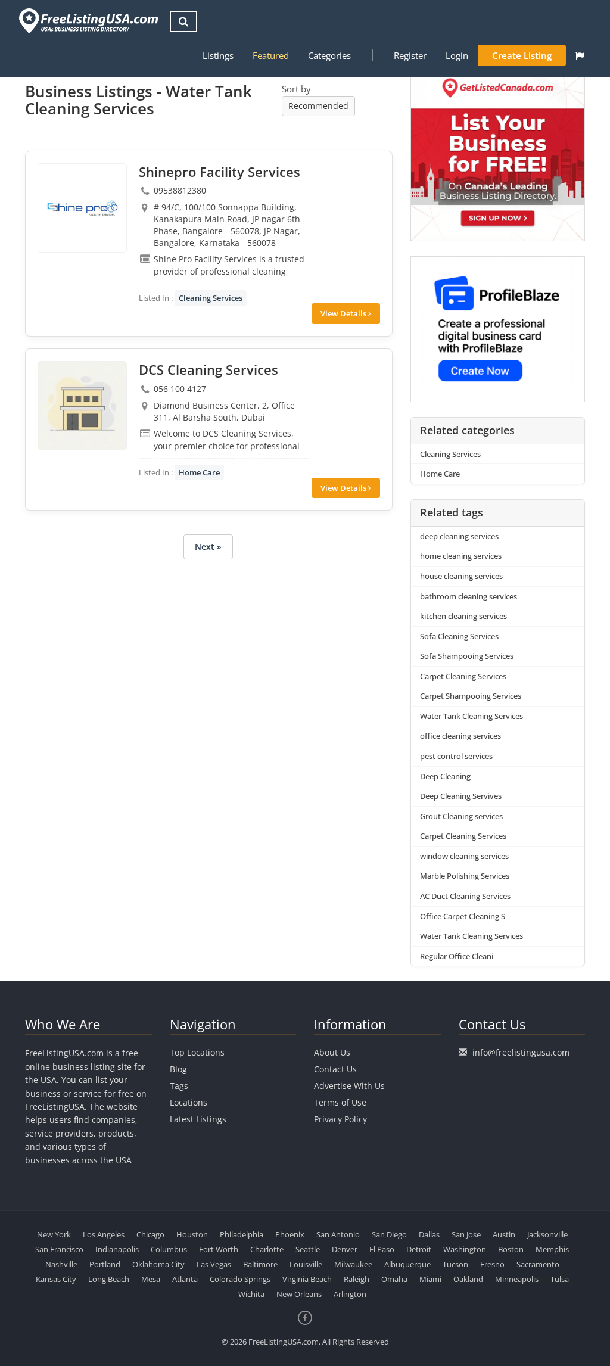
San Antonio (338, 1234)
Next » (208, 546)
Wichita (251, 1294)
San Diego (389, 1234)
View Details (344, 313)
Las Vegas (214, 1264)
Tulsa (559, 1279)
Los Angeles (104, 1234)
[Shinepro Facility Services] (82, 208)
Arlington (350, 1294)
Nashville (61, 1264)
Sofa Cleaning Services (459, 636)
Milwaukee (353, 1264)
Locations (188, 1102)
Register (410, 55)
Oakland (468, 1279)
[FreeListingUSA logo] (87, 21)
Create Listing (522, 55)
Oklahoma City (158, 1264)
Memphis (552, 1249)
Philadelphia (241, 1234)
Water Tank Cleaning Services (471, 716)
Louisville (306, 1264)
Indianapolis (117, 1249)
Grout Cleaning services (461, 816)
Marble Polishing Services (464, 875)
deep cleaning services (459, 536)
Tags (179, 1085)
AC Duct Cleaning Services (465, 896)
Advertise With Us (349, 1085)
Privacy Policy (340, 1119)
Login (457, 55)
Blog (178, 1069)
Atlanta (185, 1279)
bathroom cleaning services (468, 596)
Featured (271, 55)
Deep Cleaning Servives (461, 796)
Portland (104, 1264)
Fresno (492, 1264)
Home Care (199, 472)
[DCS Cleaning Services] (82, 406)
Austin (504, 1234)
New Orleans (299, 1294)
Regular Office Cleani (456, 956)
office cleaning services (460, 735)
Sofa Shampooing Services (466, 656)
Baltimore (260, 1264)
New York (54, 1234)
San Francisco (59, 1249)
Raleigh (356, 1279)
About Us (332, 1052)
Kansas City (56, 1279)
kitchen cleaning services (463, 616)
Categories (329, 55)
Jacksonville (547, 1234)
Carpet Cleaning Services (463, 676)
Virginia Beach (307, 1279)
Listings (218, 55)
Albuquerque (407, 1264)
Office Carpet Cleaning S (462, 916)
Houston (192, 1234)
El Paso (381, 1249)
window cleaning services (464, 856)
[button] (580, 55)
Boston (511, 1249)
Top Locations (197, 1052)
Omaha (394, 1279)
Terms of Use (340, 1102)
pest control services (456, 756)
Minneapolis (517, 1279)
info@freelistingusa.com (520, 1052)
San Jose (466, 1234)
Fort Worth (218, 1249)
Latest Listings (198, 1119)
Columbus (169, 1249)
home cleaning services (461, 555)
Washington (464, 1249)
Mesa (150, 1279)
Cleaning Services (210, 298)
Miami (430, 1279)
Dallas (429, 1234)
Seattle (307, 1249)
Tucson (455, 1264)
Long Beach (108, 1279)
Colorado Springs (240, 1279)
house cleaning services (461, 576)
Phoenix (289, 1234)
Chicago (150, 1234)
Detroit (418, 1249)
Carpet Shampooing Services (470, 695)
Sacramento (537, 1264)
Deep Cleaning (445, 776)
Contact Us (335, 1069)
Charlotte (267, 1249)
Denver (344, 1249)
